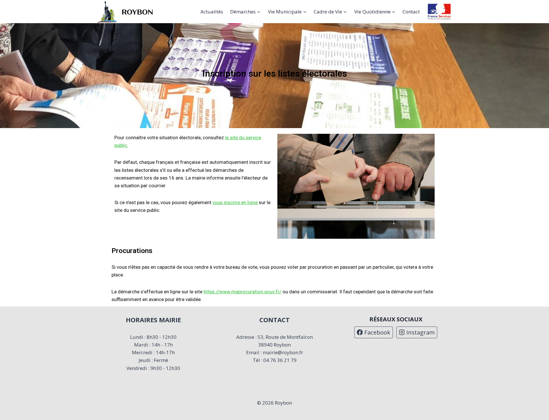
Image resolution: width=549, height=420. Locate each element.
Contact (411, 11)
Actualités (211, 11)
